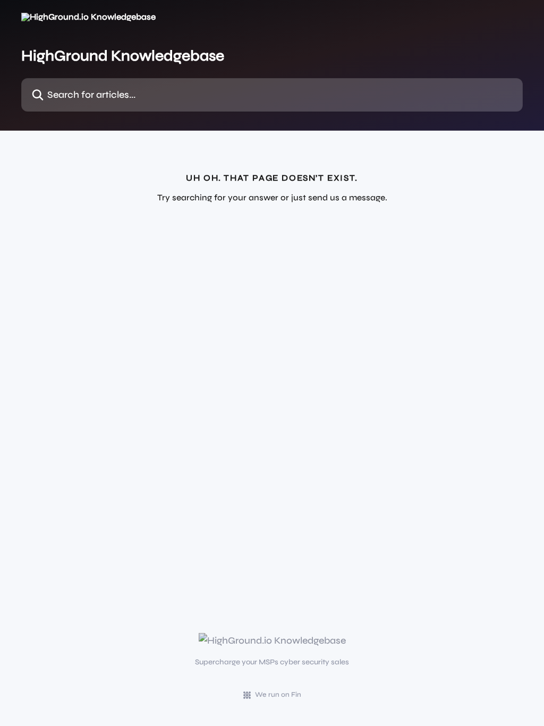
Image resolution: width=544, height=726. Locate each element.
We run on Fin (278, 694)
